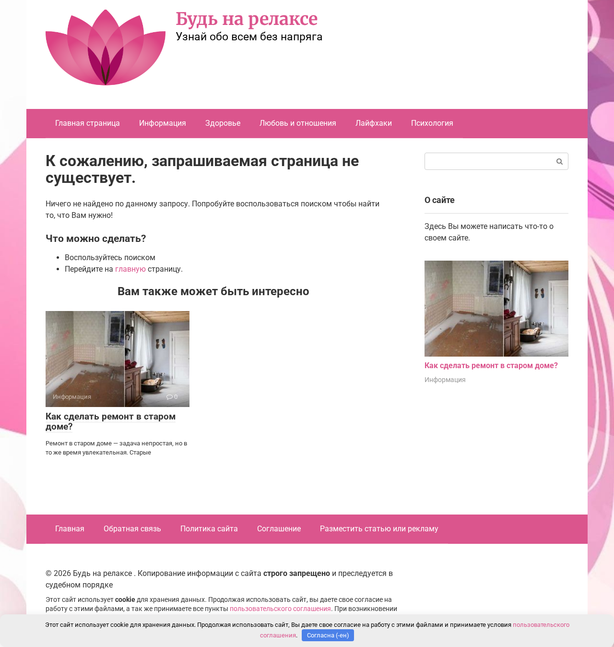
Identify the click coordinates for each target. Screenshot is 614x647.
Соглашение (279, 528)
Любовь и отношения (298, 123)
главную (130, 269)
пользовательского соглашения (280, 609)
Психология (432, 123)
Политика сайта (209, 528)
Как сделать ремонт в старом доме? (111, 421)
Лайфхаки (373, 123)
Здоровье (222, 123)
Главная (69, 528)
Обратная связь (132, 528)
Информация (162, 123)
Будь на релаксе (247, 19)
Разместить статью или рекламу (379, 528)
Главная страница (87, 123)
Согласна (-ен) (328, 635)
